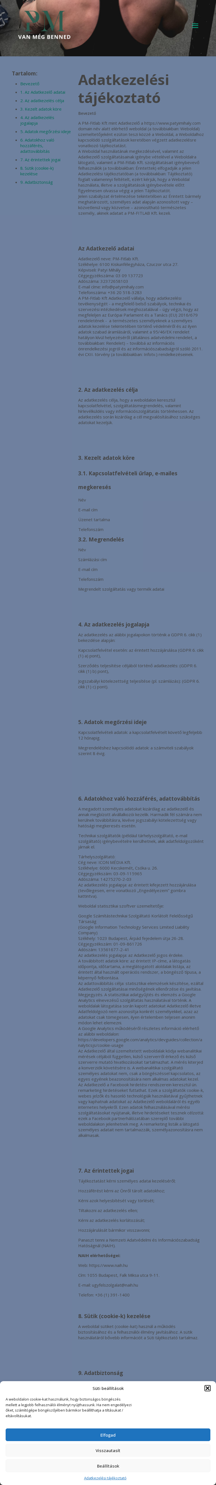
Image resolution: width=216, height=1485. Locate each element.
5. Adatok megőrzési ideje (45, 131)
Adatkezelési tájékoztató (105, 1477)
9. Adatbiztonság (36, 182)
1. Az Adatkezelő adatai (42, 92)
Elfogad (108, 1435)
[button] (207, 1388)
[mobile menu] (195, 25)
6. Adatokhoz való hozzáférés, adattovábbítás (37, 145)
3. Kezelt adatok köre (41, 109)
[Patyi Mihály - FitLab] (44, 25)
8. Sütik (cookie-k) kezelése (37, 170)
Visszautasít (108, 1450)
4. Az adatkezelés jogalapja (37, 120)
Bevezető (29, 83)
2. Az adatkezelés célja (42, 100)
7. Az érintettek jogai (40, 159)
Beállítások (108, 1466)
